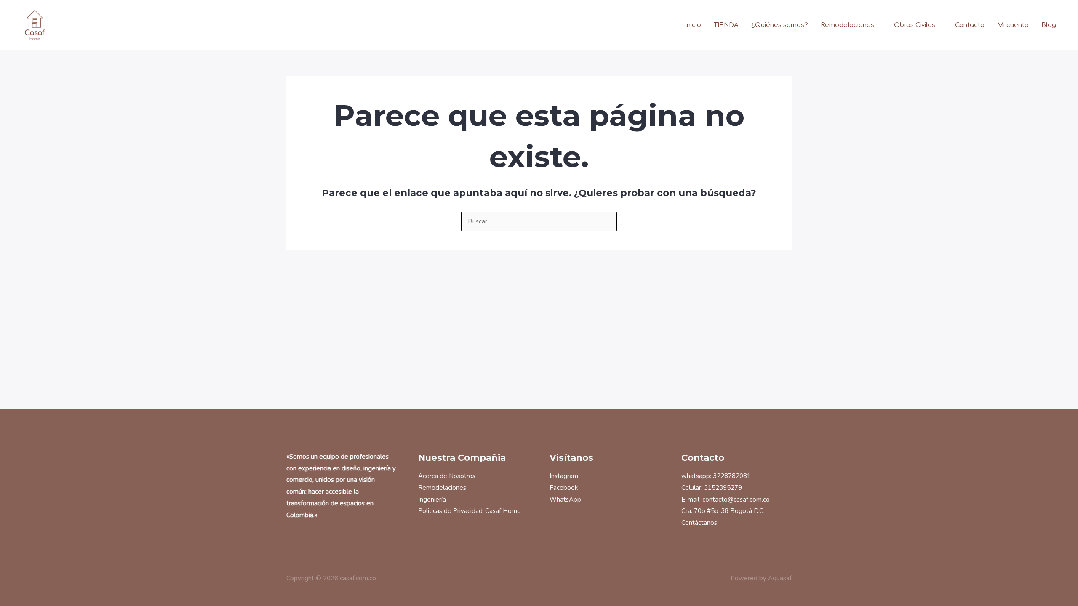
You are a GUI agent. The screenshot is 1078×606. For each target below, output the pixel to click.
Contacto (970, 25)
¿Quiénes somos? (779, 25)
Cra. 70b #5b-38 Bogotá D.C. (723, 511)
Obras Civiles (914, 25)
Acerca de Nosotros (446, 476)
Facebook (564, 488)
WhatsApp (565, 499)
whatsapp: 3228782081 (716, 476)
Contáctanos (699, 522)
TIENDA (726, 25)
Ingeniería (432, 499)
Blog (1048, 25)
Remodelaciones (847, 25)
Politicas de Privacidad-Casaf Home (469, 511)
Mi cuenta (1013, 25)
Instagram (564, 476)
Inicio (693, 25)
